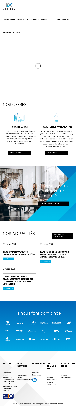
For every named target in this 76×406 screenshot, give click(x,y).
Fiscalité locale (8, 259)
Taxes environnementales (24, 378)
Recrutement (66, 377)
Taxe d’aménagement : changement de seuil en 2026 (19, 253)
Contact (64, 375)
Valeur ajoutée (52, 380)
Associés (50, 382)
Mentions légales (38, 404)
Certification (51, 384)
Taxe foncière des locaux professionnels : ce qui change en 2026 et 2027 (54, 254)
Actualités (35, 373)
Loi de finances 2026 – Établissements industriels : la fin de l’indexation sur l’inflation (18, 280)
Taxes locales (22, 375)
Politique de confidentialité (54, 404)
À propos (50, 378)
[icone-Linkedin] (34, 378)
